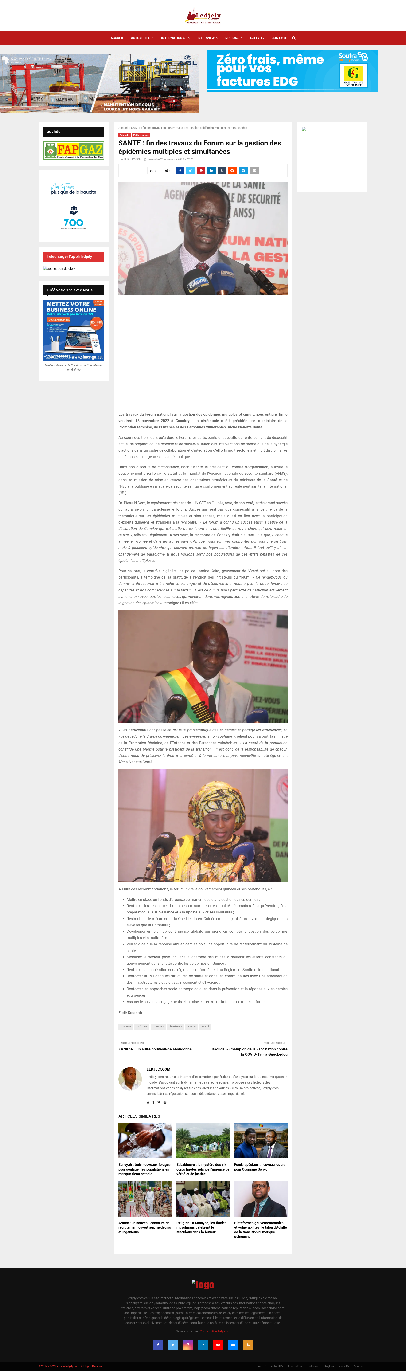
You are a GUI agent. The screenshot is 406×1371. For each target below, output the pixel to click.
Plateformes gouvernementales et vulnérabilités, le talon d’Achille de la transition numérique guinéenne (260, 1230)
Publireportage (141, 135)
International (174, 38)
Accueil (117, 38)
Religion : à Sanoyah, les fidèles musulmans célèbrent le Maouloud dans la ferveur (201, 1227)
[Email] (233, 1345)
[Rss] (248, 1345)
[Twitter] (173, 1345)
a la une (126, 1026)
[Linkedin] (203, 1345)
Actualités (140, 38)
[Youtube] (218, 1345)
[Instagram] (188, 1345)
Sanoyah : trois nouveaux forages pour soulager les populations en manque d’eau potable (144, 1169)
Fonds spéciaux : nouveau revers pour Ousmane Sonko (259, 1167)
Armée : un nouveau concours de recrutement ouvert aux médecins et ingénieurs (144, 1227)
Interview (206, 38)
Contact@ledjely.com (215, 1331)
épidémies (176, 1026)
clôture (142, 1026)
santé (205, 1026)
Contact (279, 38)
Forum (192, 1026)
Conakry (158, 1026)
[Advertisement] (203, 356)
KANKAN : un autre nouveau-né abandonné (155, 1049)
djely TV (257, 38)
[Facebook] (158, 1345)
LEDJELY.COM (132, 159)
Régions (232, 38)
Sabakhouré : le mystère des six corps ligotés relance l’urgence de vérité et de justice (202, 1169)
